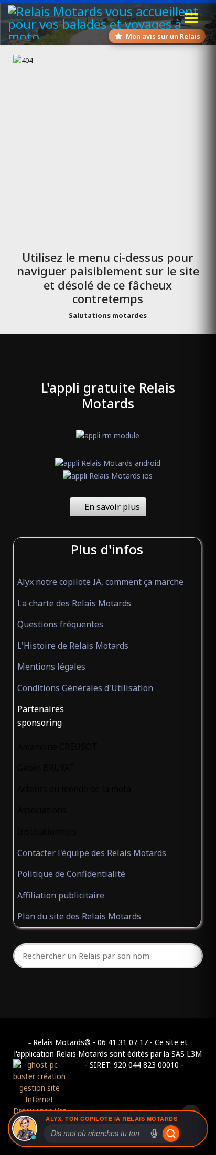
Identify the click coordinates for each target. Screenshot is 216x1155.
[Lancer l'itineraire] (171, 1133)
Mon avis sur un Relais (163, 36)
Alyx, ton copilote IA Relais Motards (111, 1119)
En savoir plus (111, 507)
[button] (107, 709)
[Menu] (191, 18)
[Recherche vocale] (154, 1133)
